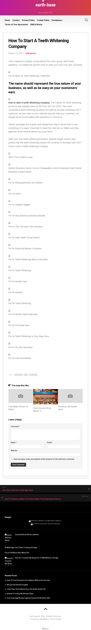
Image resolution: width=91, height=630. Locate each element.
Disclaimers (57, 20)
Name (14, 442)
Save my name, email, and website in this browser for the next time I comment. (44, 459)
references (30, 53)
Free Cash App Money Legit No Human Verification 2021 (28, 598)
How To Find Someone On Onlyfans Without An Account (28, 580)
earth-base (46, 4)
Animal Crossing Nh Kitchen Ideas (20, 594)
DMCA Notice (36, 24)
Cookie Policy (43, 20)
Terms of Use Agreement (16, 24)
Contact (16, 20)
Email (50, 442)
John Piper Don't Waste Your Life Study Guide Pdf (26, 589)
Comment (15, 426)
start (26, 375)
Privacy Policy (28, 20)
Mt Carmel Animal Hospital (17, 585)
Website (14, 450)
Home (7, 20)
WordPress (44, 619)
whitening (33, 375)
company (18, 375)
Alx (59, 619)
